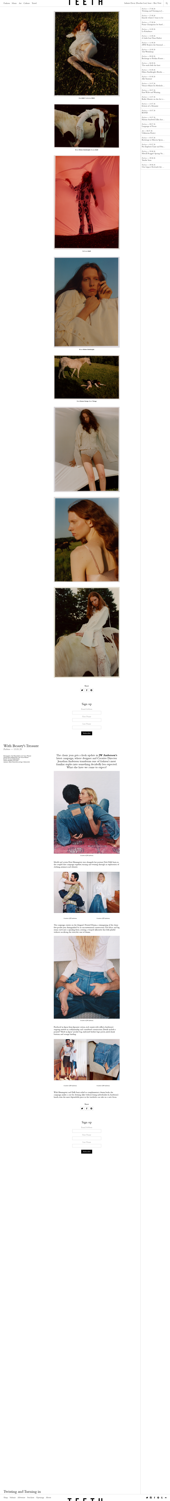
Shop (6, 1498)
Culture (26, 3)
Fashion (7, 3)
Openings (40, 1498)
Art (20, 3)
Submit (13, 1498)
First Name (86, 717)
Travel (34, 3)
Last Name (87, 724)
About (48, 1498)
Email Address (86, 709)
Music (14, 3)
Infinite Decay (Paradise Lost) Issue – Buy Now (142, 3)
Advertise (21, 1498)
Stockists (30, 1498)
